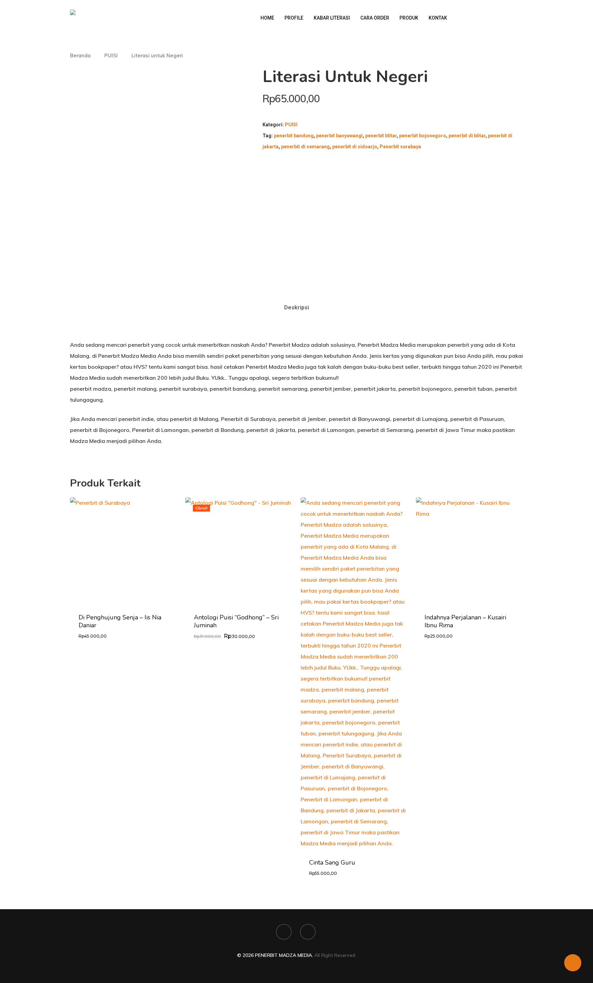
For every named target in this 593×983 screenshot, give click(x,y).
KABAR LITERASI (332, 18)
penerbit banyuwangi (339, 135)
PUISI (111, 55)
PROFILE (293, 18)
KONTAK (438, 18)
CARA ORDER (374, 18)
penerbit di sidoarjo (354, 146)
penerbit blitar (381, 135)
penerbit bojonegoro (422, 135)
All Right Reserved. (335, 955)
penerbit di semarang (305, 146)
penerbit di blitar (467, 135)
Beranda (80, 55)
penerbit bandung (294, 135)
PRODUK (408, 18)
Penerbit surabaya (400, 146)
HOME (267, 18)
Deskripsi (296, 307)
